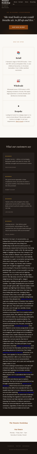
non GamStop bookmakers (16, 377)
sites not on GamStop (24, 346)
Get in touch (19, 121)
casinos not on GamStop (26, 392)
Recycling (32, 2)
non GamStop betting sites (23, 372)
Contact (20, 2)
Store (26, 2)
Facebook (11, 446)
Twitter (18, 446)
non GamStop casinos (21, 326)
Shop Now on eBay (18, 27)
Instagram (25, 446)
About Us (15, 3)
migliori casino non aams (24, 310)
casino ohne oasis (26, 299)
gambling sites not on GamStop (13, 352)
